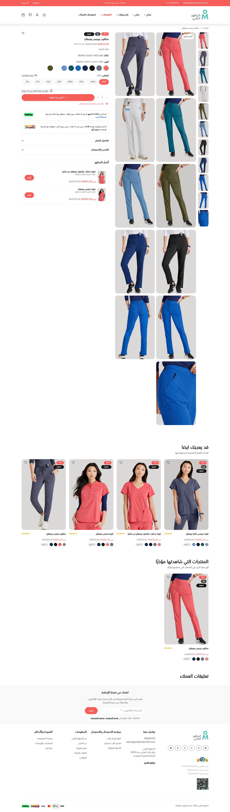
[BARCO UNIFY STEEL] (99, 68)
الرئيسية (206, 28)
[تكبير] (176, 64)
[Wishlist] (30, 15)
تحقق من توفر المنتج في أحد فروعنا (35, 91)
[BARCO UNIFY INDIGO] (85, 68)
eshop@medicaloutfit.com (196, 3)
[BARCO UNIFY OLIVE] (50, 68)
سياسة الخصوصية (97, 718)
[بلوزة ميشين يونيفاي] (102, 194)
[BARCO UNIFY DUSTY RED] (106, 68)
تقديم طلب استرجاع (112, 743)
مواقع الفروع (149, 763)
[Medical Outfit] (200, 15)
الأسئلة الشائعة (114, 748)
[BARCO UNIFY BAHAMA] (71, 68)
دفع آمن (48, 748)
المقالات (83, 758)
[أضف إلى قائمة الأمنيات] (23, 33)
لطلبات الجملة (81, 753)
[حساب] (37, 15)
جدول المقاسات (28, 75)
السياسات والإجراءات (43, 743)
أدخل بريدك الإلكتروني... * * (131, 711)
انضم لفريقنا (81, 748)
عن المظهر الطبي (79, 739)
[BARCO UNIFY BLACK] (92, 68)
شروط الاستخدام (112, 718)
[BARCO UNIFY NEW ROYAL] (78, 68)
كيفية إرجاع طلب (114, 739)
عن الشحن (82, 743)
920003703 (174, 3)
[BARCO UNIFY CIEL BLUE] (64, 68)
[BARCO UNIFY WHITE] (57, 68)
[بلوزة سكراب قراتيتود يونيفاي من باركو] (102, 177)
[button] (138, 3)
